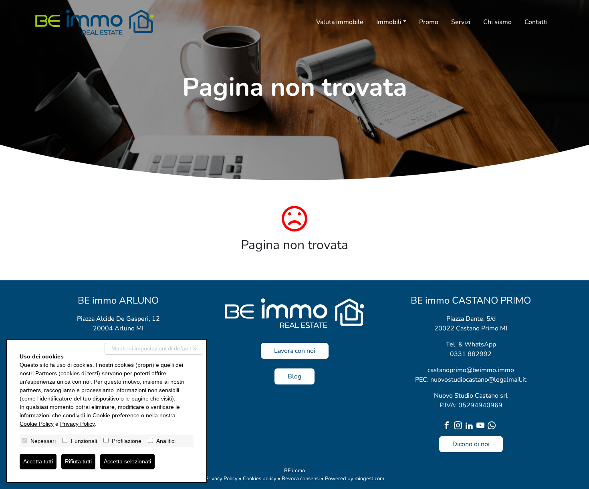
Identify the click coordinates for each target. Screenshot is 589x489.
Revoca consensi (301, 478)
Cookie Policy (37, 424)
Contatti (536, 22)
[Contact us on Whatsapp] (493, 426)
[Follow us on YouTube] (482, 426)
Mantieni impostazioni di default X (153, 348)
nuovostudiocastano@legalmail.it (478, 379)
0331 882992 (471, 354)
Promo (428, 22)
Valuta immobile (339, 22)
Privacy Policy (221, 478)
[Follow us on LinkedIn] (470, 426)
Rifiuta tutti (78, 461)
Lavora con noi (294, 350)
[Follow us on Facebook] (448, 426)
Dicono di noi (471, 444)
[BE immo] (94, 22)
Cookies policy (259, 478)
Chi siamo (497, 22)
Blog (294, 376)
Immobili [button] (388, 22)
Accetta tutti (38, 461)
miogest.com (369, 478)
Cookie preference (116, 415)
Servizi (460, 22)
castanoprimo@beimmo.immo (471, 370)
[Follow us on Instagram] (459, 426)
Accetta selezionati (127, 461)
